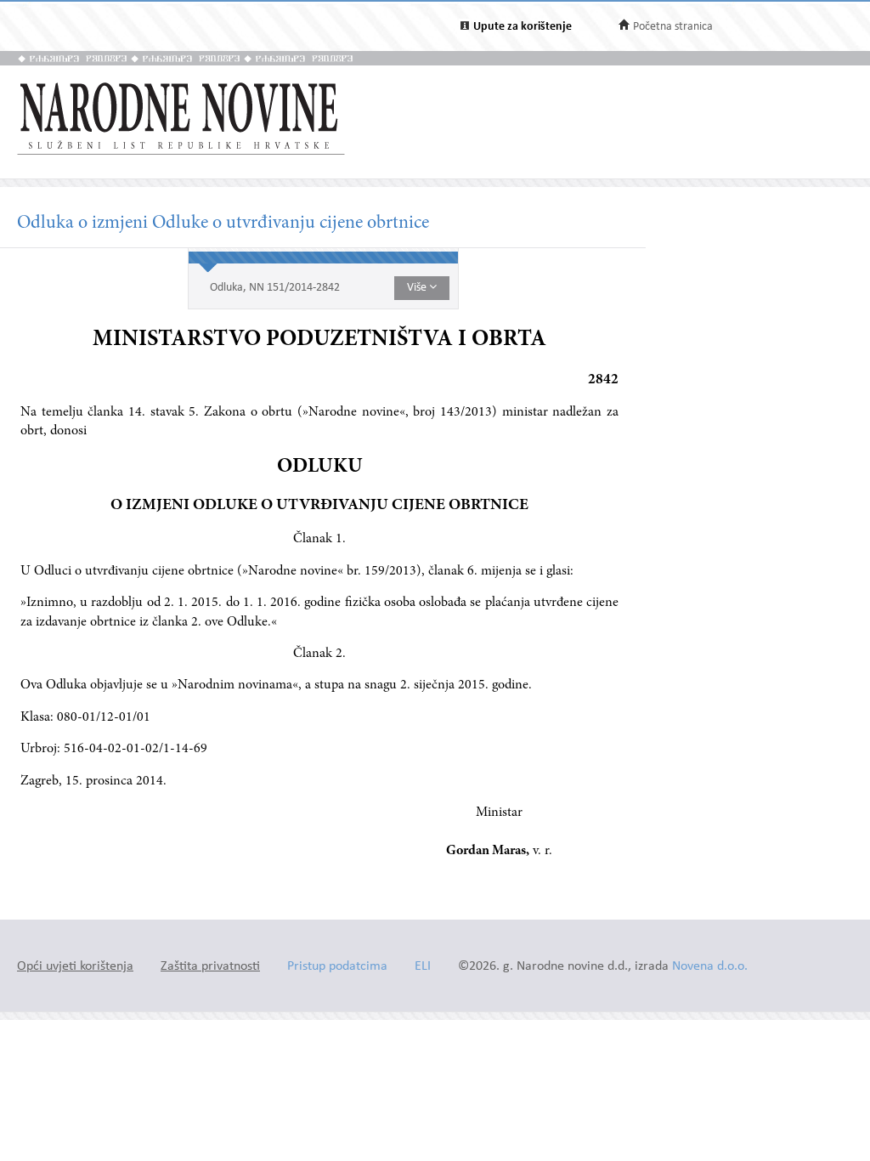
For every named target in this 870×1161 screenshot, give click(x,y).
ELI (423, 967)
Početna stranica (673, 26)
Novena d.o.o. (710, 967)
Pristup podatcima (337, 967)
